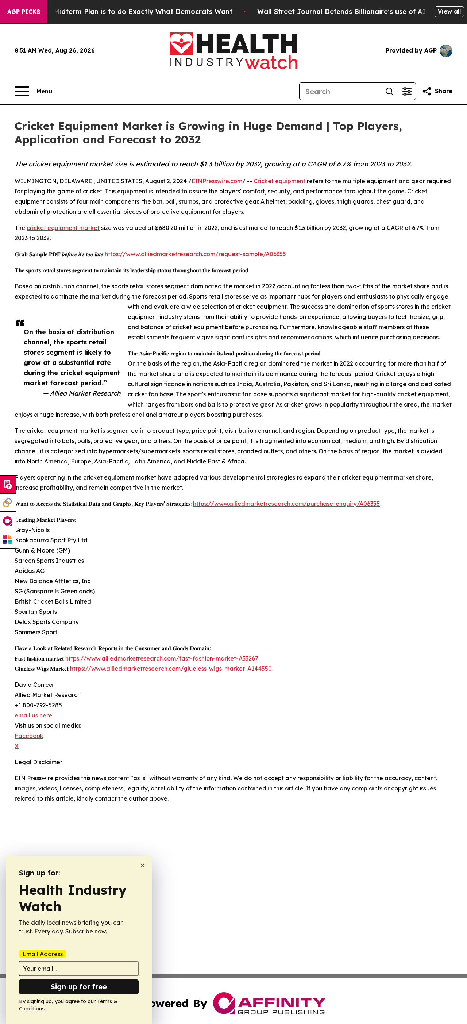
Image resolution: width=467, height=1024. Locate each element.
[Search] (389, 91)
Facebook (29, 735)
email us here (33, 715)
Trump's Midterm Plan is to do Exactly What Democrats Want (128, 11)
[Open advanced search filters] (407, 91)
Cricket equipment (279, 181)
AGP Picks (23, 11)
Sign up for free (79, 986)
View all (449, 11)
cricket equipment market (63, 227)
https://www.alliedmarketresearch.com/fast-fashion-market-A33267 (161, 658)
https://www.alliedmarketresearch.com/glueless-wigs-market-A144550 (171, 668)
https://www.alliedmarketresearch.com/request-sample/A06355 (195, 254)
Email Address (43, 954)
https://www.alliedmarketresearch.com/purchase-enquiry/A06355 (286, 503)
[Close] (142, 865)
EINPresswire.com (217, 181)
